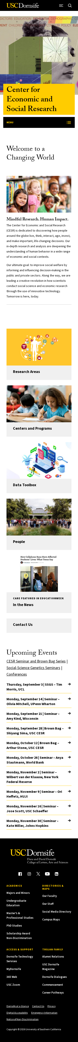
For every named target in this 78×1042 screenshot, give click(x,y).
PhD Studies (14, 925)
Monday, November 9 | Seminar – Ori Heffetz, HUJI (34, 793)
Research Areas (26, 371)
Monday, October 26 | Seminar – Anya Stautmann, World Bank (34, 759)
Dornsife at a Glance (17, 1006)
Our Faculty (49, 896)
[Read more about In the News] (39, 573)
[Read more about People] (39, 517)
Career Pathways (53, 992)
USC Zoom (13, 985)
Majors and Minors (18, 893)
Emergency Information (44, 1012)
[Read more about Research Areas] (39, 347)
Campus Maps (51, 919)
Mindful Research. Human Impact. (37, 219)
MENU (9, 122)
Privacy (51, 1006)
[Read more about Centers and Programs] (39, 403)
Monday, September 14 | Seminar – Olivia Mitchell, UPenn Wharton (33, 701)
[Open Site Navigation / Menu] (61, 5)
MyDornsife (13, 969)
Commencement (52, 985)
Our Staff (48, 904)
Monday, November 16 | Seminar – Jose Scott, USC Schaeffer (32, 808)
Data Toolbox (24, 484)
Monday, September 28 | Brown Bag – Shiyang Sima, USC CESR (35, 730)
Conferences (16, 674)
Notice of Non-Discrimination (22, 1019)
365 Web (11, 977)
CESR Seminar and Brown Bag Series (36, 661)
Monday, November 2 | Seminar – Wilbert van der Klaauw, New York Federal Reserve (32, 777)
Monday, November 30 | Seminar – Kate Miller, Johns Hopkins (32, 823)
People (19, 541)
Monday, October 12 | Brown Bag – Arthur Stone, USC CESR (32, 745)
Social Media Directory (56, 911)
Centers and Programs (32, 428)
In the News (23, 604)
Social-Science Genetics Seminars (33, 667)
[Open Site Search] (70, 5)
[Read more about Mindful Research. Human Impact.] (38, 194)
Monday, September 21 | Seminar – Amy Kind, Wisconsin (33, 716)
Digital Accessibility (17, 1012)
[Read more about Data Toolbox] (39, 460)
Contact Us (22, 624)
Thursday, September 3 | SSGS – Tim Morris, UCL (34, 686)
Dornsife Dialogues (54, 977)
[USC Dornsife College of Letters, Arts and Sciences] (22, 7)
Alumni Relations (53, 956)
